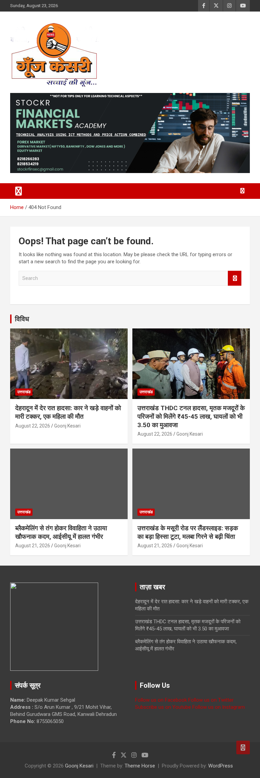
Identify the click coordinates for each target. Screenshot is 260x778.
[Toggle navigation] (18, 191)
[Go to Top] (243, 747)
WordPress (220, 766)
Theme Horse (140, 766)
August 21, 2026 (32, 545)
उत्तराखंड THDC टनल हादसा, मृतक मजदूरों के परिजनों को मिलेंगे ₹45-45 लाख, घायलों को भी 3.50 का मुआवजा (191, 416)
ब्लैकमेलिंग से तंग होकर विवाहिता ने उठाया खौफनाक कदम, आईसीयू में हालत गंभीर (61, 532)
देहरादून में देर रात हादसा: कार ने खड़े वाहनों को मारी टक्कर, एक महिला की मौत (68, 412)
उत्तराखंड (23, 392)
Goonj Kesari (67, 426)
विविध (22, 319)
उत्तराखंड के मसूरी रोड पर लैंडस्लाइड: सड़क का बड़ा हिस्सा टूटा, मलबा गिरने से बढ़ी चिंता (187, 532)
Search (234, 278)
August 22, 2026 (32, 426)
